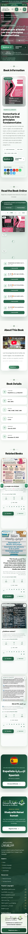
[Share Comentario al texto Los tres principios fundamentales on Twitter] (11, 173)
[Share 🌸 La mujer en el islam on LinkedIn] (12, 506)
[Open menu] (24, 9)
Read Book (6, 47)
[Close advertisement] (26, 914)
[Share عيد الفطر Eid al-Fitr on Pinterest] (14, 724)
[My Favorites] (12, 9)
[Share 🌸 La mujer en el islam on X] (9, 506)
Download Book (19, 47)
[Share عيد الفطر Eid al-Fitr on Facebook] (7, 724)
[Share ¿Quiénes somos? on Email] (21, 652)
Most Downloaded (6, 868)
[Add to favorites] (24, 460)
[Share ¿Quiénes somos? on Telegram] (24, 654)
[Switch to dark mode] (16, 9)
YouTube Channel (6, 881)
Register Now (13, 828)
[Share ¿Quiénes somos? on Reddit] (16, 652)
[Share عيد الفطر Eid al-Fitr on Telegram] (24, 727)
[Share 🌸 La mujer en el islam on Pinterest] (14, 506)
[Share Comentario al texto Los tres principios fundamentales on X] (8, 170)
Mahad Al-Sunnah (6, 878)
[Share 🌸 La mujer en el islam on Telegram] (24, 509)
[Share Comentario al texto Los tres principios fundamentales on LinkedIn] (11, 170)
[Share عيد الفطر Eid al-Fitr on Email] (21, 724)
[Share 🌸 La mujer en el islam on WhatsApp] (19, 506)
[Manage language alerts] (20, 9)
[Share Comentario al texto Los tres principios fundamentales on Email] (5, 173)
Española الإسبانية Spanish (11, 15)
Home (2, 15)
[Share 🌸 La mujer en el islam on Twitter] (21, 509)
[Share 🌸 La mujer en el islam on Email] (21, 506)
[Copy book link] (8, 173)
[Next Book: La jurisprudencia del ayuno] (26, 485)
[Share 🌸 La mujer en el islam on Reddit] (16, 506)
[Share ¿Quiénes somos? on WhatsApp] (19, 652)
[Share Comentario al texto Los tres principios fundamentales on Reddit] (17, 170)
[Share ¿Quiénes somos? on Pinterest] (14, 652)
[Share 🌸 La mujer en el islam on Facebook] (7, 506)
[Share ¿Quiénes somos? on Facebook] (7, 652)
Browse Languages (7, 865)
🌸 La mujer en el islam (10, 486)
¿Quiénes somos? (8, 631)
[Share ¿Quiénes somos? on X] (9, 652)
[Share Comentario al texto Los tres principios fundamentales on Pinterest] (14, 170)
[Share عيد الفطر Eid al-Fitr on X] (9, 724)
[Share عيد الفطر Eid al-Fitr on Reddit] (16, 724)
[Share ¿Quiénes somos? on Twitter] (21, 654)
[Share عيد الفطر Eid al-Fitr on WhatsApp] (19, 724)
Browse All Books (13, 784)
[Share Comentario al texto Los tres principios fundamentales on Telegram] (14, 173)
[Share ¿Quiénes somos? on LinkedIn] (12, 652)
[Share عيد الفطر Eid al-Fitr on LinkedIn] (12, 724)
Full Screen (8, 207)
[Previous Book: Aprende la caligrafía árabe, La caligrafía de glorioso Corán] (2, 485)
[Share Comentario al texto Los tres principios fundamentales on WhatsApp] (20, 170)
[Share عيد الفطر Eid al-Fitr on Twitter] (21, 727)
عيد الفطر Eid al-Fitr (19, 704)
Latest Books (5, 870)
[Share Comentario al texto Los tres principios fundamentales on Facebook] (5, 170)
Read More (13, 367)
